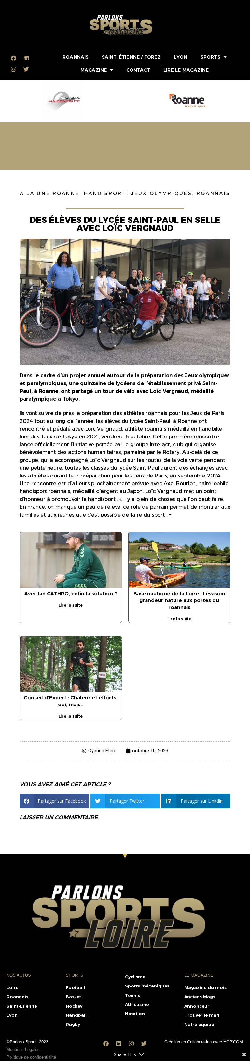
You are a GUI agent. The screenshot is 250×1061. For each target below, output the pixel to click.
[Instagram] (13, 68)
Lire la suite (71, 605)
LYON (181, 57)
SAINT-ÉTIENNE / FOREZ (131, 57)
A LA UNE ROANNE (50, 193)
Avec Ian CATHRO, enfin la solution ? (70, 593)
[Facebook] (13, 57)
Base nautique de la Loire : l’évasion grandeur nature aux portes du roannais (179, 600)
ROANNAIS (75, 57)
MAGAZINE (93, 70)
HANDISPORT (105, 193)
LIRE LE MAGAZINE (186, 70)
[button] (54, 801)
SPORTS (210, 57)
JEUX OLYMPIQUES (161, 193)
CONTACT (138, 70)
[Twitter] (26, 68)
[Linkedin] (26, 57)
